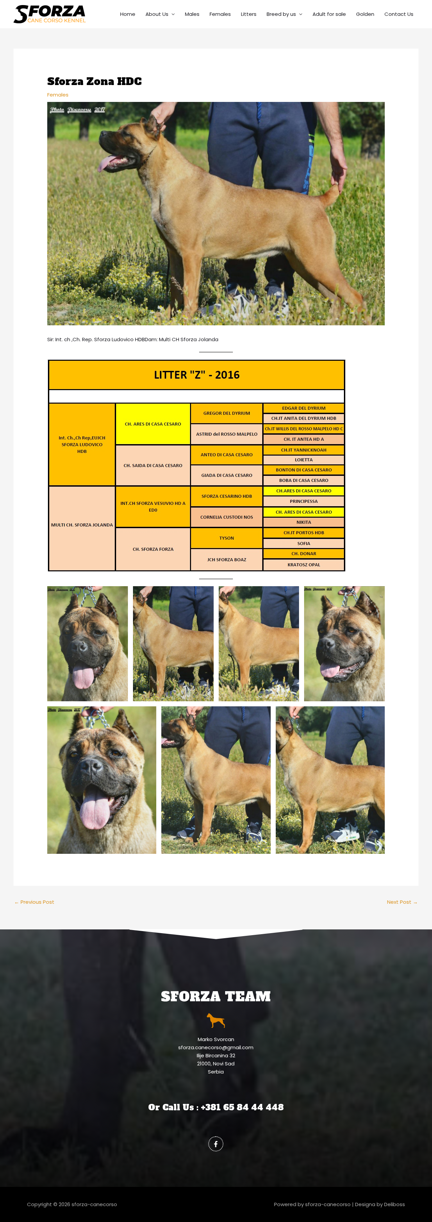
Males (192, 14)
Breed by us (281, 14)
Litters (248, 14)
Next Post (402, 901)
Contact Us (398, 14)
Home (127, 14)
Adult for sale (329, 14)
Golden (365, 14)
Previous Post (34, 901)
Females (220, 14)
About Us (156, 14)
